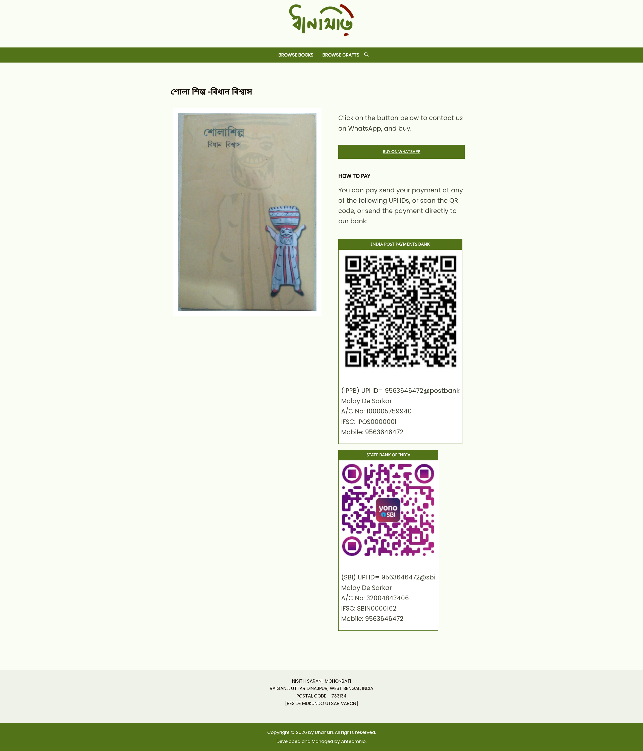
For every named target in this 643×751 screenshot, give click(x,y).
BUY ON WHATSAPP (401, 151)
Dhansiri (322, 40)
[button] (366, 55)
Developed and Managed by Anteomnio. (321, 741)
